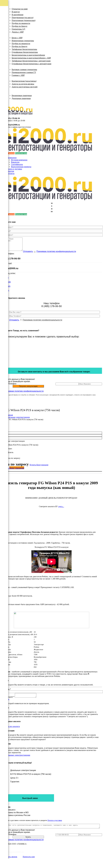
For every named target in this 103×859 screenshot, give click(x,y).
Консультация (42, 465)
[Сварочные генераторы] (4, 33)
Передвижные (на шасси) (22, 17)
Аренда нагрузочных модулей (24, 87)
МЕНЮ (52, 207)
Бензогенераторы (14, 35)
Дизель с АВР (18, 32)
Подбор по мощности (21, 23)
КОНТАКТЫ (12, 103)
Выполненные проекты (21, 167)
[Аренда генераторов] (4, 21)
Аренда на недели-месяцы (23, 84)
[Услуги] (4, 39)
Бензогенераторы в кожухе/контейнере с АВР (31, 58)
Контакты (10, 173)
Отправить (28, 251)
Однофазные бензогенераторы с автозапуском (31, 64)
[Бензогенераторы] (4, 9)
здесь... (61, 506)
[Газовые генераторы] (4, 15)
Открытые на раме (20, 9)
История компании (19, 160)
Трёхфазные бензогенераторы (24, 49)
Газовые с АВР (18, 75)
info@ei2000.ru (13, 125)
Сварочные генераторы (17, 93)
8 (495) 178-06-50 (12, 118)
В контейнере (17, 15)
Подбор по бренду (19, 26)
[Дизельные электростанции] (4, 3)
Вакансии (15, 162)
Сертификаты (17, 164)
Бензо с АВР (17, 38)
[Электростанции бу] (4, 27)
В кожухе (16, 12)
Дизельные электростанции (18, 6)
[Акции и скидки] (4, 45)
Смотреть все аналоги (10, 726)
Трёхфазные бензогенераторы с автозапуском (31, 61)
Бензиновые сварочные (22, 95)
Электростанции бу (14, 90)
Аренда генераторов (15, 78)
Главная (9, 415)
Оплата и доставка (14, 169)
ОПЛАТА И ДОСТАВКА (17, 101)
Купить (33, 465)
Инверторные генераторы (23, 41)
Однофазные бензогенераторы (25, 52)
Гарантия (10, 171)
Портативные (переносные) (23, 20)
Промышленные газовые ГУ (24, 72)
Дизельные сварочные (21, 98)
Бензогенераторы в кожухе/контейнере (28, 55)
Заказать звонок (10, 857)
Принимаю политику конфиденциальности (56, 251)
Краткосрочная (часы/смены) (24, 81)
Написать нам (21, 153)
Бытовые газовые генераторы (24, 69)
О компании (11, 158)
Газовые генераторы (15, 67)
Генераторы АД (18, 29)
